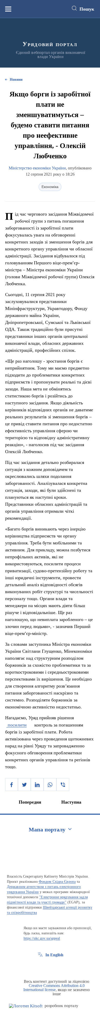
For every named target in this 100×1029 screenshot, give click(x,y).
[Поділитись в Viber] (63, 784)
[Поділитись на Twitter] (24, 784)
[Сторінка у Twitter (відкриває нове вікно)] (50, 966)
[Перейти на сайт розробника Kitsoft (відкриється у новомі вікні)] (26, 1006)
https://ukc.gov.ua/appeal (42, 938)
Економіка (50, 187)
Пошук (86, 9)
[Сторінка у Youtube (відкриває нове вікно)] (59, 966)
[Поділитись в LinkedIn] (37, 784)
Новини (16, 79)
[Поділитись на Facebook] (11, 784)
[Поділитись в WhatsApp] (50, 784)
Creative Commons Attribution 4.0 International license (54, 987)
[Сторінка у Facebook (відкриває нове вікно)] (40, 966)
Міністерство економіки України (37, 168)
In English (54, 955)
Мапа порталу (47, 829)
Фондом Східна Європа (57, 882)
